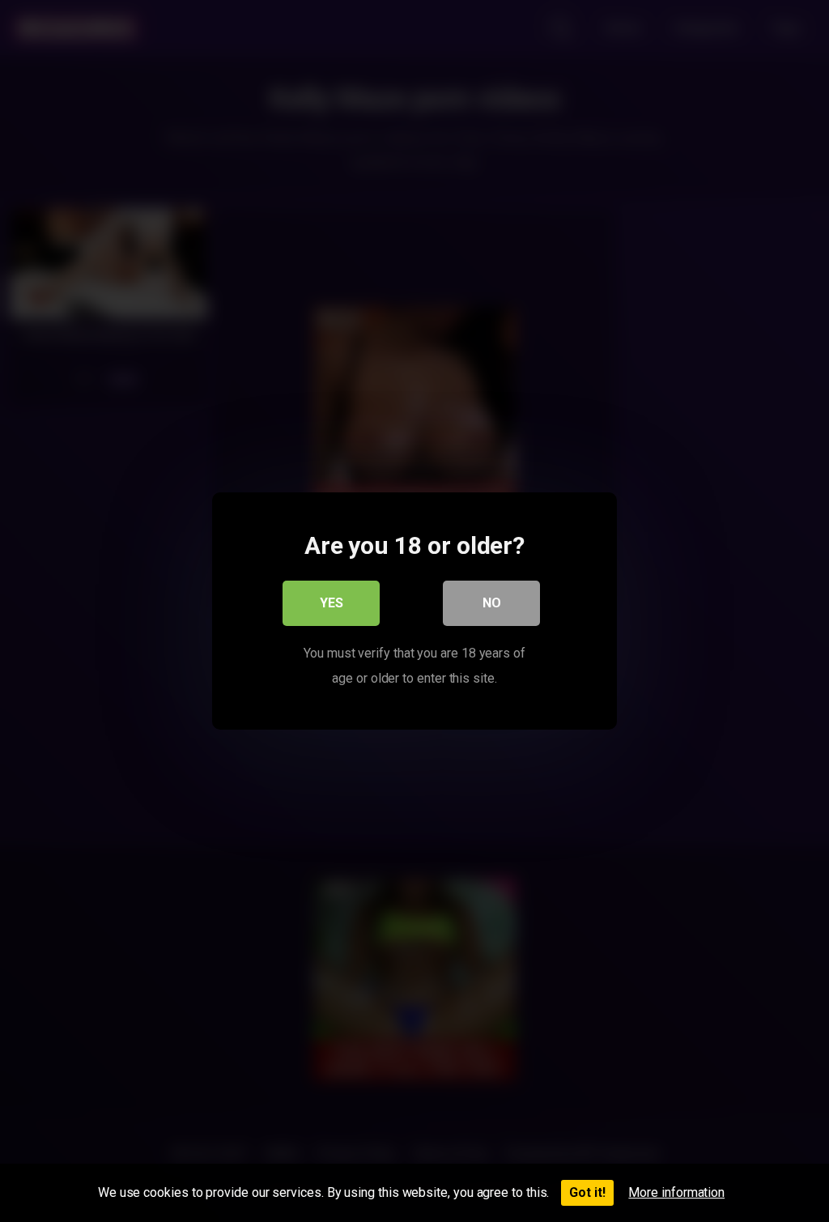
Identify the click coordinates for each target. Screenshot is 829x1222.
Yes (331, 603)
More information (676, 1192)
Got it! (587, 1192)
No (492, 603)
